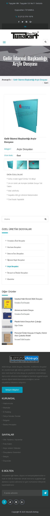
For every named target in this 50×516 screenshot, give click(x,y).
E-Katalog (7, 412)
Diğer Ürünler (19, 325)
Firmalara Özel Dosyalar (16, 240)
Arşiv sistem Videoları (12, 448)
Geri (46, 82)
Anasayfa (6, 79)
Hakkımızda (8, 403)
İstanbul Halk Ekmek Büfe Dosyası (28, 299)
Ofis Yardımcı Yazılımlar (12, 440)
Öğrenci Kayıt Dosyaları (16, 260)
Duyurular (7, 461)
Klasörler (10, 279)
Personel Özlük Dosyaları (22, 339)
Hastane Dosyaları (14, 247)
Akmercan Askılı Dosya (24, 310)
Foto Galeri (7, 444)
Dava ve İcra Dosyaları (15, 253)
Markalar (6, 408)
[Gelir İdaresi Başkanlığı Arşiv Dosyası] (25, 116)
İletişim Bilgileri (12, 390)
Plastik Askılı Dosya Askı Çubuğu (28, 322)
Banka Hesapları (9, 425)
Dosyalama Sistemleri (12, 452)
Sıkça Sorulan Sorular (12, 416)
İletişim (6, 457)
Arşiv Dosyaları (25, 149)
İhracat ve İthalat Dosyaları (17, 272)
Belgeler (6, 420)
